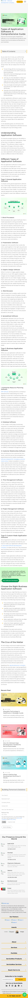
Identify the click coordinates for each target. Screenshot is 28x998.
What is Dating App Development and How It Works (12, 776)
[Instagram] (12, 986)
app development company (17, 665)
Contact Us (19, 1)
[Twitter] (21, 986)
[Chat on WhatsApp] (25, 995)
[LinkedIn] (6, 986)
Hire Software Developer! (10, 580)
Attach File (6, 812)
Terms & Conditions (16, 993)
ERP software (4, 391)
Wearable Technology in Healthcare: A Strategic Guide (13, 712)
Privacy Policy (12, 819)
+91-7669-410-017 (11, 849)
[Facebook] (9, 986)
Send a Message (7, 827)
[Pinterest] (18, 986)
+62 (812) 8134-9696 (12, 877)
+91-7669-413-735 (11, 859)
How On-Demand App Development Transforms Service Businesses (12, 744)
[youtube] (15, 986)
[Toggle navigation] (25, 2)
